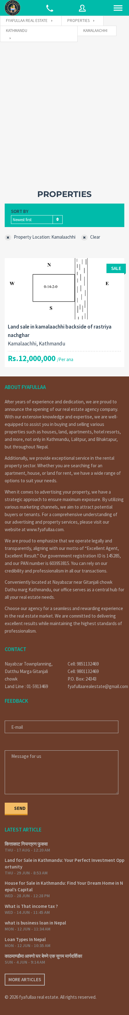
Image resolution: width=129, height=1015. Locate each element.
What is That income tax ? (31, 906)
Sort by (19, 211)
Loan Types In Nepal (25, 939)
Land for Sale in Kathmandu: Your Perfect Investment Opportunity (64, 863)
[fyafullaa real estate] (12, 8)
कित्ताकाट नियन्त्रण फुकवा (26, 844)
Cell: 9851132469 (83, 664)
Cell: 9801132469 (83, 671)
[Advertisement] (64, 109)
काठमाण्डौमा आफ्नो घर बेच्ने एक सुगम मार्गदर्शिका (43, 956)
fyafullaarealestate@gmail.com (96, 686)
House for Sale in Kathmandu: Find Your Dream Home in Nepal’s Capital (64, 886)
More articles (24, 979)
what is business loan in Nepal (35, 923)
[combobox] (37, 219)
